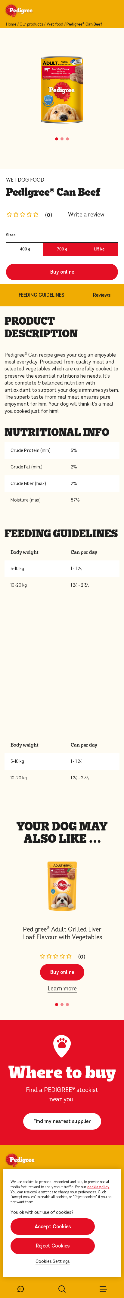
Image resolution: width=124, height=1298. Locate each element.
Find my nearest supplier (62, 1121)
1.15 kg (99, 249)
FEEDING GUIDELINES (41, 295)
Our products (31, 24)
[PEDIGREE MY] (26, 11)
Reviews (101, 295)
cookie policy (98, 1187)
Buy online (62, 271)
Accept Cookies (53, 1226)
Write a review (86, 214)
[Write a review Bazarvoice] (24, 215)
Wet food (55, 24)
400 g (25, 249)
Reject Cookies (53, 1245)
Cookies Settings (53, 1261)
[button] (56, 138)
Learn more (62, 988)
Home (11, 24)
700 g (62, 249)
